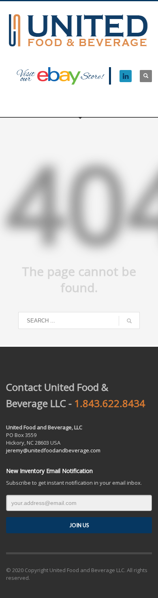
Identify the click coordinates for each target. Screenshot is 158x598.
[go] (129, 320)
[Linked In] (126, 76)
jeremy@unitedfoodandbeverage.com (53, 450)
